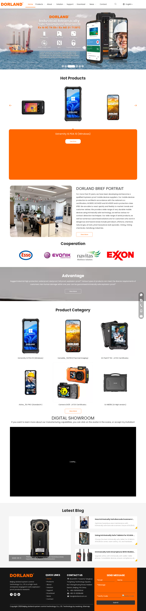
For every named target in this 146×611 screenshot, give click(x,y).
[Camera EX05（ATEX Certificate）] (73, 382)
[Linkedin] (15, 594)
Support (50, 590)
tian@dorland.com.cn (78, 596)
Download (51, 593)
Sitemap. (86, 606)
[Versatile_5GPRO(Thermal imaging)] (73, 336)
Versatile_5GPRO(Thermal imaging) (73, 358)
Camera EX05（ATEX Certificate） (73, 405)
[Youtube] (18, 594)
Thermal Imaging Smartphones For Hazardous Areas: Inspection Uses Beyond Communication (45, 558)
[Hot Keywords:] (115, 4)
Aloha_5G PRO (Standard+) (30, 405)
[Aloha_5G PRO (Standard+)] (31, 382)
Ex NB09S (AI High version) (115, 405)
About (49, 584)
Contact (50, 599)
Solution (50, 587)
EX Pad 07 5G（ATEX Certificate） (115, 358)
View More (73, 141)
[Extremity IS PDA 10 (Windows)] (31, 336)
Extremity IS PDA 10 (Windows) (73, 133)
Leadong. (79, 606)
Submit (115, 602)
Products (50, 581)
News (49, 596)
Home (49, 579)
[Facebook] (11, 594)
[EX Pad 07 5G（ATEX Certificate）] (115, 336)
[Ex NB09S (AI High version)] (115, 382)
